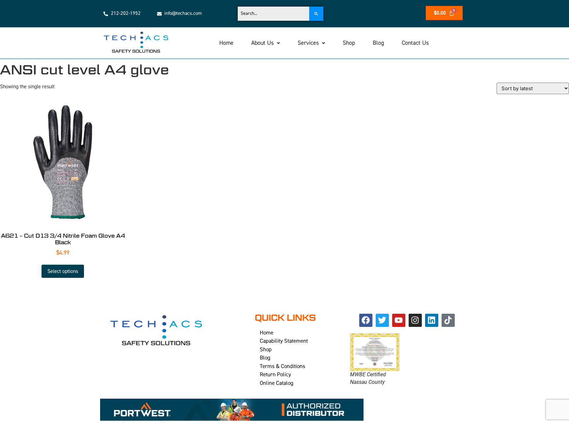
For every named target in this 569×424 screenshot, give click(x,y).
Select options (62, 271)
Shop (349, 43)
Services (308, 43)
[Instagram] (415, 320)
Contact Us (415, 43)
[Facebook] (365, 320)
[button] (265, 43)
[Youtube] (398, 320)
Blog (378, 43)
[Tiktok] (448, 320)
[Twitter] (382, 320)
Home (226, 43)
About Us (262, 43)
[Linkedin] (431, 320)
